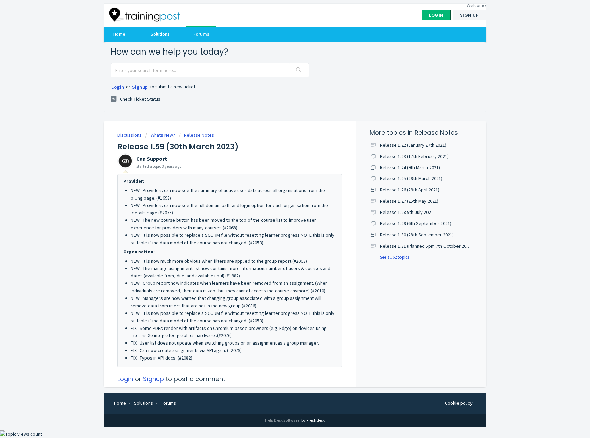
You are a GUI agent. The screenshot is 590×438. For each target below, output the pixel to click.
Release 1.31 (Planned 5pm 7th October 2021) (426, 246)
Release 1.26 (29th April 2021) (409, 190)
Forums (201, 34)
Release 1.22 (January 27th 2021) (413, 145)
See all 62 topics (394, 257)
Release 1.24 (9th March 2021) (410, 167)
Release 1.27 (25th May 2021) (409, 201)
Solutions (160, 34)
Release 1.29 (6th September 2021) (415, 223)
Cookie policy (459, 403)
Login (117, 87)
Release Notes (199, 135)
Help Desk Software (282, 420)
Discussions (129, 135)
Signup (140, 87)
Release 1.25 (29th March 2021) (411, 178)
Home (119, 34)
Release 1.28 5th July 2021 (406, 212)
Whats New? (163, 135)
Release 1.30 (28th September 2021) (417, 235)
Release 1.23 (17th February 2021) (414, 156)
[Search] (299, 70)
